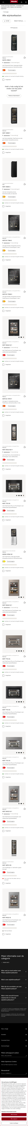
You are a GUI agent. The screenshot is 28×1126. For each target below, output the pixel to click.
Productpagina (12, 70)
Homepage (6, 11)
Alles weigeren (14, 1118)
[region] (14, 1102)
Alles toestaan (14, 1114)
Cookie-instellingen (14, 1123)
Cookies (14, 1111)
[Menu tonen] (3, 2)
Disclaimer (3, 1111)
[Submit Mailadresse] (26, 1073)
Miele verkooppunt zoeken (10, 1053)
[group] (14, 56)
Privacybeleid (9, 1111)
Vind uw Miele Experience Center (9, 1064)
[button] (19, 337)
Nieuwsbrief (5, 1070)
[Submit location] (26, 1056)
